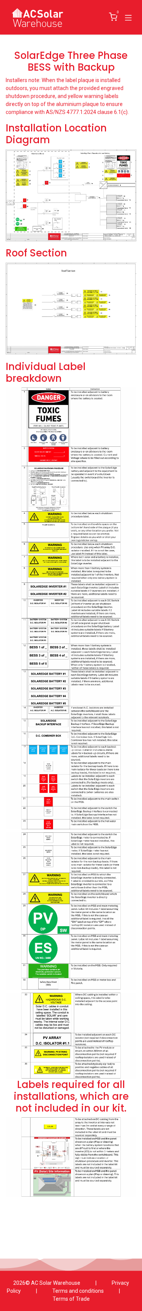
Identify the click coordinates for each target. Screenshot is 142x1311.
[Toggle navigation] (128, 17)
